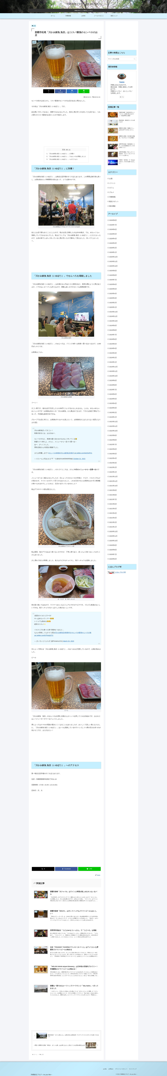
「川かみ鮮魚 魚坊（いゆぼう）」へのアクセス (63, 159)
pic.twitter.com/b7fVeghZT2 (43, 635)
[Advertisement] (66, 131)
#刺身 (58, 453)
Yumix (121, 82)
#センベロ (52, 453)
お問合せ (110, 1069)
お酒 (34, 25)
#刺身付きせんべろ (71, 633)
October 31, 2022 (79, 459)
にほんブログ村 (120, 572)
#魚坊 (72, 453)
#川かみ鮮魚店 (65, 453)
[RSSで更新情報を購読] (123, 97)
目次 (63, 150)
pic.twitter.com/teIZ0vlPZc (83, 453)
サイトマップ (132, 1069)
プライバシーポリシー (121, 1069)
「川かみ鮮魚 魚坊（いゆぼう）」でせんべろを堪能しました (67, 156)
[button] (134, 59)
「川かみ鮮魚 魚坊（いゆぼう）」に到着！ (61, 153)
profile (105, 1069)
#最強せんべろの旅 (84, 633)
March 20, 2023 (68, 641)
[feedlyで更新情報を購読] (120, 97)
